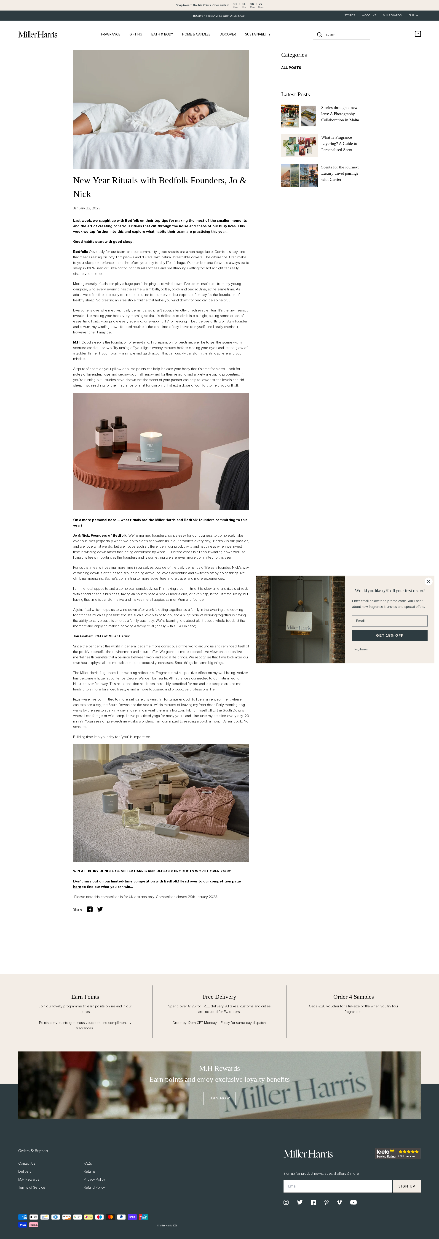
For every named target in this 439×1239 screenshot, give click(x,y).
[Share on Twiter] (100, 909)
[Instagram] (286, 1202)
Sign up (407, 1186)
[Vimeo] (339, 1202)
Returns (90, 1171)
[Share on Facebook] (90, 909)
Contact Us (26, 1163)
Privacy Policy (94, 1179)
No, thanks (361, 649)
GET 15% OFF (390, 635)
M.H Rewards (392, 15)
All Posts (291, 67)
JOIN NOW (219, 1098)
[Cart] (418, 34)
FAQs (88, 1163)
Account (369, 15)
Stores (349, 15)
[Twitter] (300, 1202)
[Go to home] (37, 34)
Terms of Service (31, 1187)
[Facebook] (313, 1202)
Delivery (25, 1171)
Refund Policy (94, 1187)
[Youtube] (353, 1202)
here (77, 887)
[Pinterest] (326, 1202)
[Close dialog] (429, 581)
